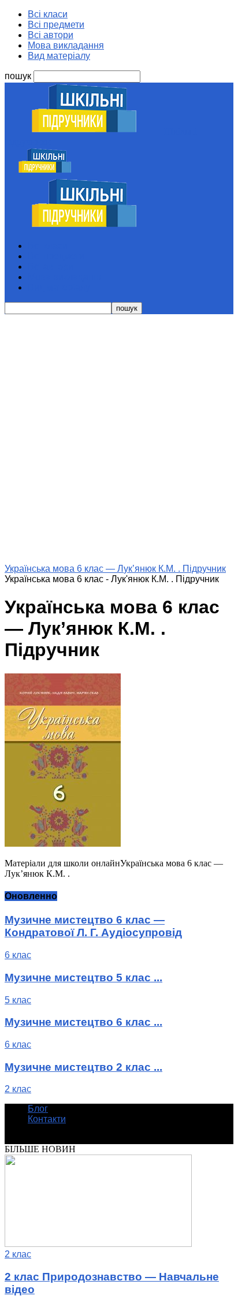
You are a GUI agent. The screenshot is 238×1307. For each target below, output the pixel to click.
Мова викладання (66, 45)
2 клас (18, 1089)
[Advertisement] (119, 439)
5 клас (18, 1000)
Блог (38, 1109)
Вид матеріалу (59, 56)
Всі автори (50, 35)
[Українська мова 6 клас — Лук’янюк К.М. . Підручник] (63, 843)
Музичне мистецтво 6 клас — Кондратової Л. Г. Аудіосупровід (93, 926)
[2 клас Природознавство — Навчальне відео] (98, 1244)
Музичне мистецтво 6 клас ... (83, 1022)
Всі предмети (56, 24)
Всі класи (48, 14)
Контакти (47, 1119)
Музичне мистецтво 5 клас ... (83, 977)
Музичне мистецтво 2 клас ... (83, 1067)
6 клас (18, 955)
